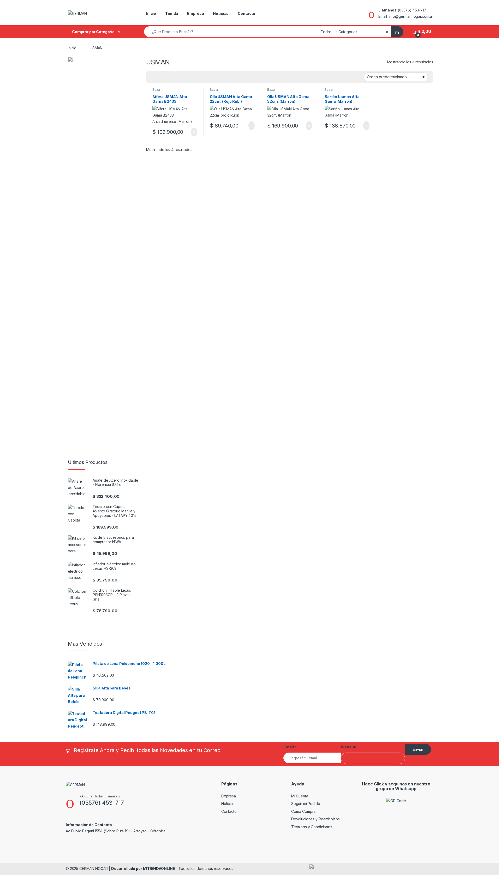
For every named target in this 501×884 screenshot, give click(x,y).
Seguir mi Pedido (305, 803)
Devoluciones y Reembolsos (315, 819)
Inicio (151, 13)
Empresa (195, 13)
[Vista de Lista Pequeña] (176, 77)
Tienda (171, 13)
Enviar (418, 749)
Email (289, 747)
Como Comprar (304, 811)
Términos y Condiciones (311, 827)
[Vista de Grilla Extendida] (161, 77)
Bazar (156, 90)
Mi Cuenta (299, 796)
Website (348, 747)
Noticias (221, 13)
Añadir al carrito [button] (192, 132)
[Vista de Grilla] (153, 77)
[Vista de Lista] (168, 77)
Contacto (246, 13)
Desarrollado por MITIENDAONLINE (143, 868)
